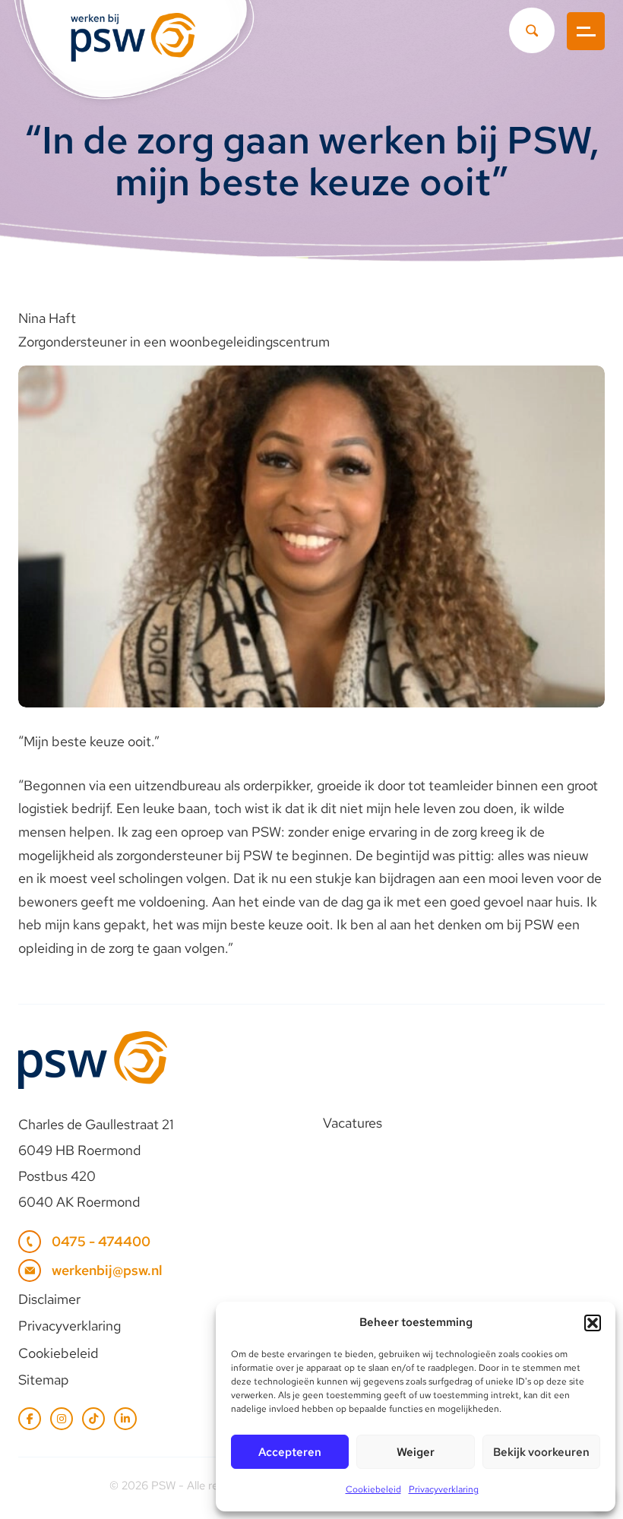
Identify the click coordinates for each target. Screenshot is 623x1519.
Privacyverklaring (444, 1489)
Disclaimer (49, 1299)
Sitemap (43, 1379)
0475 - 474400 (101, 1241)
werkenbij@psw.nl (107, 1270)
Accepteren (289, 1452)
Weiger (416, 1452)
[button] (592, 1323)
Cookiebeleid (373, 1489)
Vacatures (352, 1122)
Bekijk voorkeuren (541, 1452)
